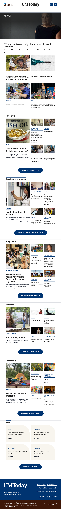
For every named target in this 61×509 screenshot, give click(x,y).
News (9, 429)
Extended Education (36, 191)
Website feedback (51, 491)
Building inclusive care (36, 340)
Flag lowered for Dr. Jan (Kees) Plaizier (41, 452)
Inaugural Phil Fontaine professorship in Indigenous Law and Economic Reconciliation (49, 262)
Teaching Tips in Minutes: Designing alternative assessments (16, 434)
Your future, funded (15, 337)
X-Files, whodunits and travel (48, 381)
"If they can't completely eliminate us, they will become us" (27, 45)
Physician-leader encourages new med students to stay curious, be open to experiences (43, 105)
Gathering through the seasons (47, 285)
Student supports (11, 333)
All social (54, 496)
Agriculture (9, 73)
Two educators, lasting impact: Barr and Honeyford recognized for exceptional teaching (49, 199)
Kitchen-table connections (48, 132)
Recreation (9, 389)
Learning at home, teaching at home (37, 284)
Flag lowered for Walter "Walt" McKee (17, 452)
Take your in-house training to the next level (36, 196)
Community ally (36, 399)
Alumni (33, 100)
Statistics (34, 217)
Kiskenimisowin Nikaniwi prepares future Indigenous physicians (15, 278)
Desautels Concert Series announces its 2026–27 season (49, 402)
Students (8, 100)
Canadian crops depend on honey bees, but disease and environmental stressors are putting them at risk (17, 77)
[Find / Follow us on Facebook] (50, 496)
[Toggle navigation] (55, 4)
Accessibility (43, 488)
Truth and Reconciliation (48, 255)
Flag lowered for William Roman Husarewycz (41, 433)
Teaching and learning (47, 218)
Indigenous (7, 41)
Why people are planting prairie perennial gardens (36, 378)
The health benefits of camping (16, 394)
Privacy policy (53, 488)
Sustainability (35, 373)
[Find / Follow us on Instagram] (43, 496)
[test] (40, 496)
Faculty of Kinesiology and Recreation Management (48, 375)
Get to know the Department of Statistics (36, 222)
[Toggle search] (51, 4)
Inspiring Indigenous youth (49, 222)
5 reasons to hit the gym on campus (49, 321)
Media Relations (52, 485)
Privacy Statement (9, 506)
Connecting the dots (36, 321)
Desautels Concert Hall (49, 396)
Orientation (34, 254)
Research (8, 144)
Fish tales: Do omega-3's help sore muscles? (17, 149)
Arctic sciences (35, 73)
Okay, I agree (50, 504)
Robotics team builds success (15, 104)
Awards (46, 191)
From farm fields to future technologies (36, 159)
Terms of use (40, 491)
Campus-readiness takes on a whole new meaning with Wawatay (36, 260)
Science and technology (34, 129)
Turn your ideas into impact (49, 340)
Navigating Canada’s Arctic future (42, 76)
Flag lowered (37, 429)
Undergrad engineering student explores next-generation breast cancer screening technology (36, 137)
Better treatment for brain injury (49, 159)
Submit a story (41, 485)
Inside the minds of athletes (15, 213)
